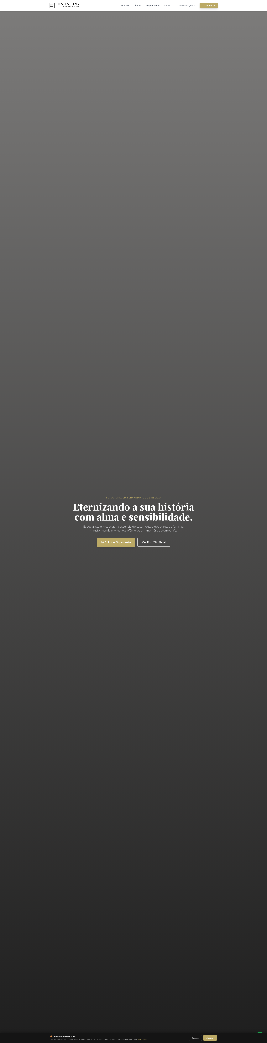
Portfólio (125, 5)
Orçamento (209, 5)
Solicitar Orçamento (118, 542)
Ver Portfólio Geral (154, 542)
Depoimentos (153, 5)
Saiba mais (142, 1039)
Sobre (167, 5)
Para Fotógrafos (187, 5)
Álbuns (138, 5)
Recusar (195, 1038)
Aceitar (210, 1038)
